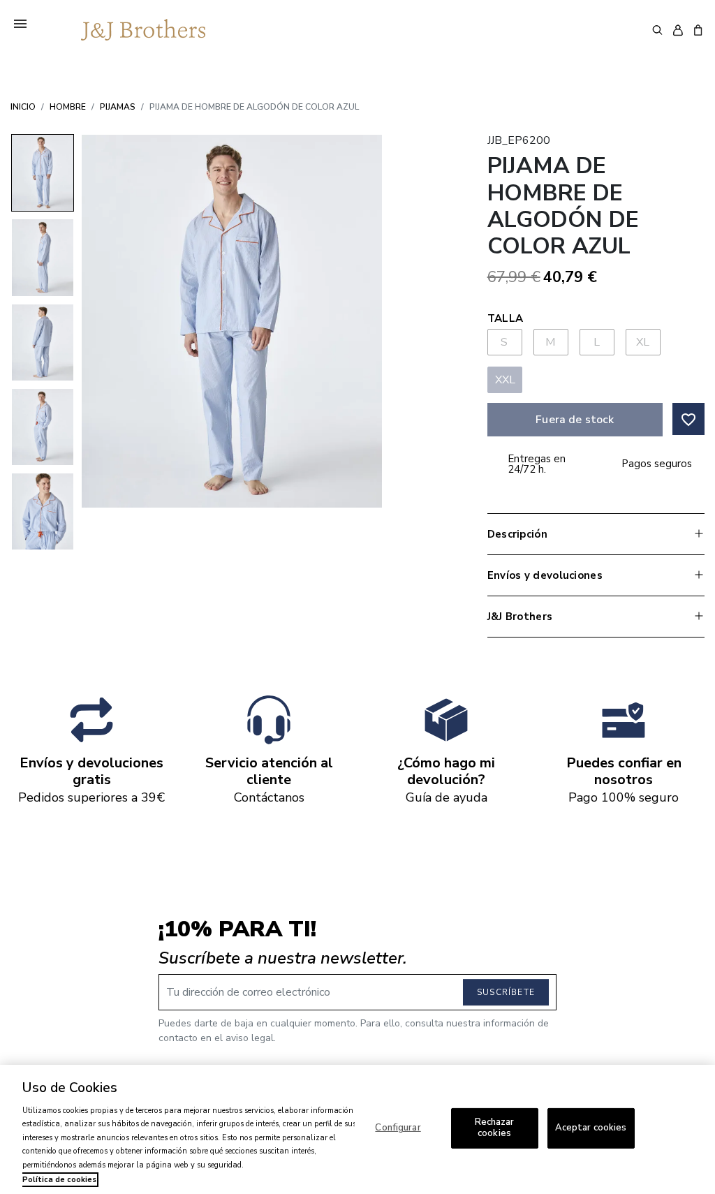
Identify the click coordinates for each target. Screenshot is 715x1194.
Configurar (397, 1127)
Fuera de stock (575, 419)
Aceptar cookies (591, 1127)
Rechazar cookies (495, 1128)
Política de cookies (59, 1179)
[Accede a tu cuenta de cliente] (677, 30)
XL (643, 342)
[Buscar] (657, 29)
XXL (505, 380)
